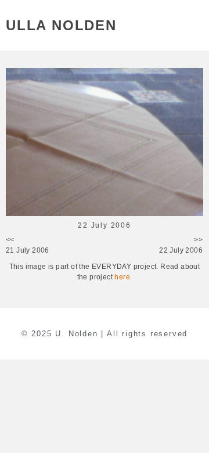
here (122, 277)
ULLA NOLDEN (61, 25)
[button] (196, 25)
